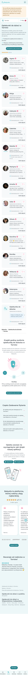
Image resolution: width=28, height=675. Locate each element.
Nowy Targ (11, 605)
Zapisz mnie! (14, 545)
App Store (9, 461)
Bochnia (17, 605)
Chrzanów (20, 602)
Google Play (19, 461)
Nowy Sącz (14, 602)
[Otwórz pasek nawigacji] (25, 2)
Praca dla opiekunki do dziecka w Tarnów (12, 590)
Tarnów (9, 602)
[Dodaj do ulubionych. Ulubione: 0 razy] (23, 93)
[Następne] (25, 520)
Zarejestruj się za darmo (14, 48)
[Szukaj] (3, 20)
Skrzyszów (4, 595)
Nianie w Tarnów (6, 588)
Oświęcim (4, 605)
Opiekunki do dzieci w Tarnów (10, 586)
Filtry (23, 20)
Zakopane (22, 605)
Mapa (15, 667)
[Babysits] (6, 2)
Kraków (4, 602)
